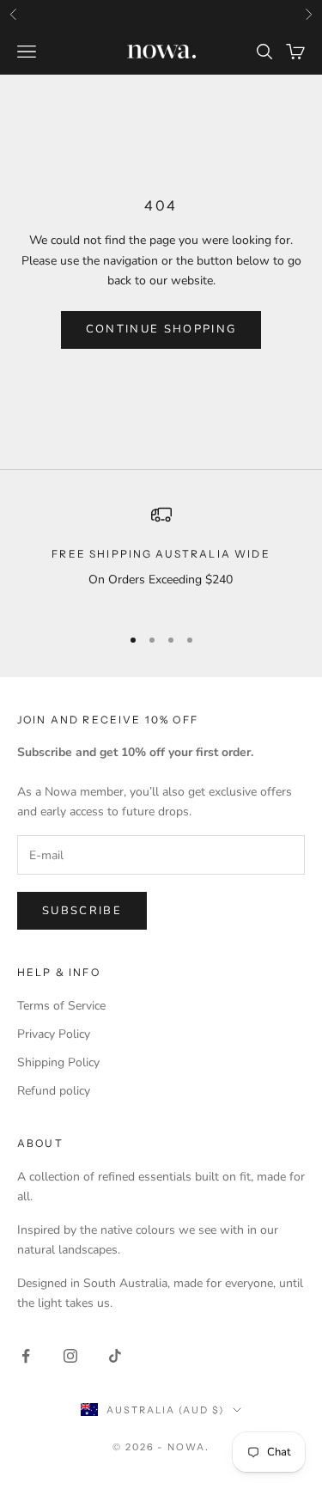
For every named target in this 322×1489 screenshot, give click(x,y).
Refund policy (53, 1091)
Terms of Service (61, 1006)
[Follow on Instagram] (70, 1355)
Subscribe (82, 910)
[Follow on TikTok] (115, 1355)
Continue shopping (161, 329)
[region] (161, 557)
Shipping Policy (58, 1062)
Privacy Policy (53, 1034)
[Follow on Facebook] (25, 1355)
